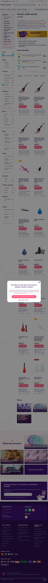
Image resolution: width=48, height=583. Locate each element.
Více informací (30, 293)
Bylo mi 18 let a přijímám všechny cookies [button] (24, 296)
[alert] (24, 291)
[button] (24, 300)
